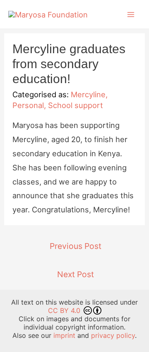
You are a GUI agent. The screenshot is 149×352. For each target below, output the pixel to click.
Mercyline (88, 94)
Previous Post (75, 246)
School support (75, 105)
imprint (64, 335)
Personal (28, 105)
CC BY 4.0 (65, 310)
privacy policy (113, 335)
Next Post (75, 274)
